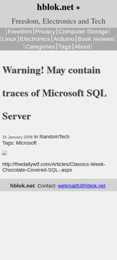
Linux (9, 39)
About (82, 46)
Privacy (45, 31)
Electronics (35, 39)
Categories (40, 46)
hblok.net (55, 6)
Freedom (20, 31)
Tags (64, 46)
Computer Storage (83, 31)
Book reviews (96, 39)
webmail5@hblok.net (81, 186)
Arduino (63, 39)
